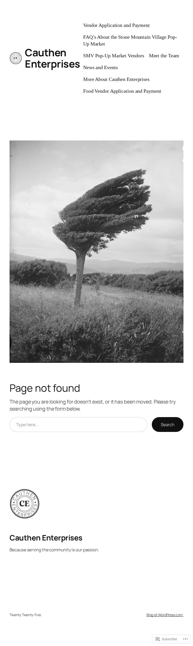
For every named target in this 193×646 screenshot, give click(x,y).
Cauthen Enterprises (52, 58)
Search (167, 424)
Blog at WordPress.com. (165, 614)
